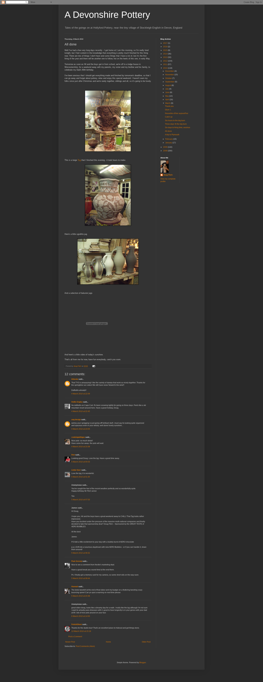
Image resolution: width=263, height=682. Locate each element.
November (169, 75)
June (167, 92)
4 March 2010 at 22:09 (80, 394)
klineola (74, 379)
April (167, 99)
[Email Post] (94, 366)
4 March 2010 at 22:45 (80, 411)
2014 (165, 54)
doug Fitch (167, 175)
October (168, 78)
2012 (165, 61)
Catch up (168, 117)
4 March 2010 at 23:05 (80, 429)
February (169, 139)
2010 (165, 68)
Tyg (79, 160)
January (168, 143)
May (167, 96)
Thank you (169, 106)
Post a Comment (75, 637)
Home (108, 642)
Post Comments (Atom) (85, 646)
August (168, 85)
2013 (165, 57)
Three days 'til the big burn (176, 124)
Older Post (146, 642)
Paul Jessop (76, 561)
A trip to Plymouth (172, 135)
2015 (165, 50)
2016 (165, 47)
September (170, 82)
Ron (73, 455)
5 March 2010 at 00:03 (80, 462)
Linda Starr (76, 470)
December (169, 71)
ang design (76, 419)
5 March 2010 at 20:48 (80, 596)
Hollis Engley (77, 402)
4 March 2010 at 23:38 (80, 447)
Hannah (74, 587)
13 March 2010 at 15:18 (81, 631)
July (167, 89)
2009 (165, 147)
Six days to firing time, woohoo (177, 127)
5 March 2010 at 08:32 (80, 553)
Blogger (142, 662)
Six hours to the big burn (175, 120)
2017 (165, 43)
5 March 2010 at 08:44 (80, 578)
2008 (165, 151)
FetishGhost (76, 624)
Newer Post (70, 642)
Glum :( (168, 110)
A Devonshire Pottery (107, 15)
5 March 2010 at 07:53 (80, 500)
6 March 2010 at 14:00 (80, 616)
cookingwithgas (78, 437)
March (168, 103)
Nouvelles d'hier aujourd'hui (176, 113)
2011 (165, 64)
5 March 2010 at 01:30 (80, 477)
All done (168, 131)
